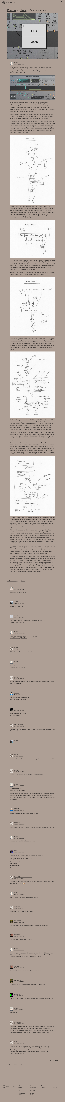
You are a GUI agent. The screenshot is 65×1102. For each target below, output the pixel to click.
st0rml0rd (17, 934)
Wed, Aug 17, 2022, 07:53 (19, 663)
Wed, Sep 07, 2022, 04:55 (19, 742)
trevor (16, 754)
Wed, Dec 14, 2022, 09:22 (19, 838)
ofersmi (16, 709)
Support (32, 1093)
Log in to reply (53, 1060)
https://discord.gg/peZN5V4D (18, 592)
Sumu (19, 1091)
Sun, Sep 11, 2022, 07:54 (19, 771)
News (23, 10)
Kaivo (19, 1088)
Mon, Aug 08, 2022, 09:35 (19, 633)
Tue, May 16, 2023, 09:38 (19, 950)
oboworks (17, 994)
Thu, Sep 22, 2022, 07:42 (19, 810)
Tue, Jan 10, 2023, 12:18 (19, 852)
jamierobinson (18, 724)
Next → (23, 581)
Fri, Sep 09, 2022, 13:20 (18, 756)
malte (16, 677)
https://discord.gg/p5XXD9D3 (18, 638)
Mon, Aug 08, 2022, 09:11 (19, 617)
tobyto (16, 647)
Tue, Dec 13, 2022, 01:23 (19, 824)
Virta (19, 1090)
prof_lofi (16, 602)
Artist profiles (33, 1087)
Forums (11, 10)
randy (16, 62)
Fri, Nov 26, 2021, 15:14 (19, 64)
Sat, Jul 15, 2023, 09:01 (18, 1009)
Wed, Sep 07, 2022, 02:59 (19, 726)
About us (32, 1085)
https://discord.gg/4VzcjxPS (18, 667)
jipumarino (17, 920)
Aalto (19, 1085)
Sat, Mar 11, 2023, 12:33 (19, 922)
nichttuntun (17, 1022)
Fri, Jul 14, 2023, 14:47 (18, 995)
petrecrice (17, 822)
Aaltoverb (20, 1087)
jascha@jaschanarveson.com (23, 877)
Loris (39, 272)
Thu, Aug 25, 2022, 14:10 (19, 678)
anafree (16, 693)
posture (16, 770)
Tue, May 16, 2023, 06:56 (19, 936)
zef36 (15, 1041)
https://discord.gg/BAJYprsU (30, 897)
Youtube (43, 1087)
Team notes (32, 1090)
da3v (15, 850)
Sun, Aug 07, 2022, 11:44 (19, 603)
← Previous (10, 581)
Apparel (20, 1094)
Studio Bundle (21, 1093)
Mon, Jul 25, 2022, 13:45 (19, 589)
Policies (31, 1094)
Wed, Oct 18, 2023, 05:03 (19, 1043)
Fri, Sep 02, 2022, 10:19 (18, 694)
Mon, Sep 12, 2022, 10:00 (19, 785)
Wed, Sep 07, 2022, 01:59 (19, 710)
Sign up (55, 1087)
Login (54, 1085)
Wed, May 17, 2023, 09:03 (19, 981)
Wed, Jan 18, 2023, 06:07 (19, 878)
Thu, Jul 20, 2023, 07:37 (19, 1023)
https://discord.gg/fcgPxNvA (18, 790)
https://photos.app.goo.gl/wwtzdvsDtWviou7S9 (24, 813)
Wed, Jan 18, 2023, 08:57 (19, 894)
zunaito (16, 615)
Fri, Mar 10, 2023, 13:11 (18, 908)
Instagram (43, 1085)
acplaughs (17, 906)
